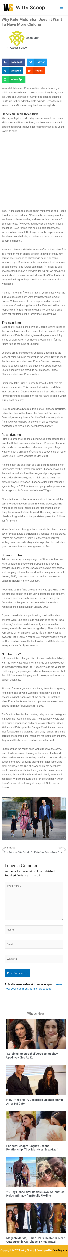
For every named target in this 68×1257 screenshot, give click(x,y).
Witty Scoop (30, 7)
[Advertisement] (34, 172)
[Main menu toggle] (61, 7)
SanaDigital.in (60, 1250)
